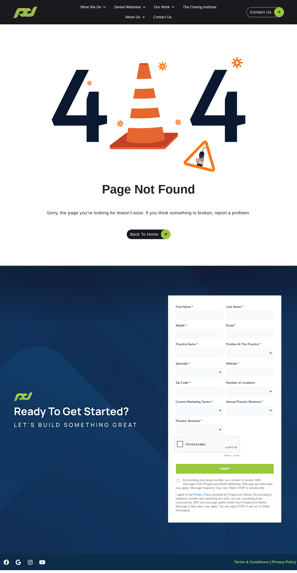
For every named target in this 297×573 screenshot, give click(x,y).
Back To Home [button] (144, 234)
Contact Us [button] (261, 12)
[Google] (18, 562)
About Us (132, 17)
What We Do (90, 7)
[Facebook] (6, 562)
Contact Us (162, 17)
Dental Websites (127, 7)
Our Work (162, 7)
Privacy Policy (284, 562)
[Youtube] (42, 562)
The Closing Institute (199, 7)
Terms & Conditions (251, 562)
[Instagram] (30, 562)
